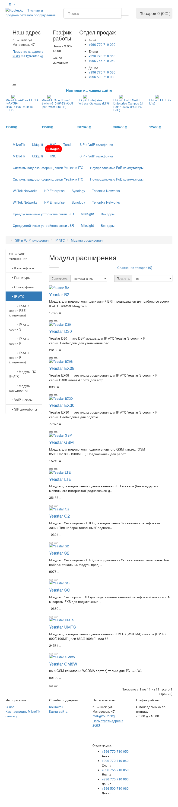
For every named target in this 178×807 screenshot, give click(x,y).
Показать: (123, 278)
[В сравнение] (55, 321)
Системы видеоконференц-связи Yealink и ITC (48, 167)
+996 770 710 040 (102, 56)
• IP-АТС (16, 296)
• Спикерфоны (21, 287)
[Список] (51, 266)
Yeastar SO (59, 590)
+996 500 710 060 (102, 76)
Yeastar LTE (60, 479)
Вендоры (107, 214)
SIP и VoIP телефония (96, 144)
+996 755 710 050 (102, 60)
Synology (78, 190)
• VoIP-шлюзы (20, 399)
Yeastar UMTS (62, 627)
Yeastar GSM (61, 442)
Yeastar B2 (59, 294)
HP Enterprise (54, 190)
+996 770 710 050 (102, 44)
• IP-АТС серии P (19, 341)
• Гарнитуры (19, 277)
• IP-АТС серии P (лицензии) (19, 357)
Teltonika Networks (106, 190)
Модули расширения (87, 240)
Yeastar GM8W (63, 664)
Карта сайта (58, 711)
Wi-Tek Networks (25, 190)
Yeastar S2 (59, 553)
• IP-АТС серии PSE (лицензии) (19, 310)
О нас (10, 706)
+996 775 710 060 (102, 72)
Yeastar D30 (60, 331)
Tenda (68, 144)
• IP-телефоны (21, 268)
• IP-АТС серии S (19, 326)
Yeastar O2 (59, 516)
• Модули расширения (20, 388)
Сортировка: (60, 278)
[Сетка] (56, 266)
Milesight (87, 214)
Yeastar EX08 (61, 368)
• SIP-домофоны (23, 409)
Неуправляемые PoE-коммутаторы (116, 167)
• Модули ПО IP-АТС (22, 373)
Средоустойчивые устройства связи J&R (43, 214)
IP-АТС (60, 240)
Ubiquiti (37, 144)
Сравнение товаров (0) (134, 267)
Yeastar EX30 (61, 405)
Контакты (56, 706)
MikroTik (19, 144)
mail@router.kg (32, 56)
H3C (53, 144)
